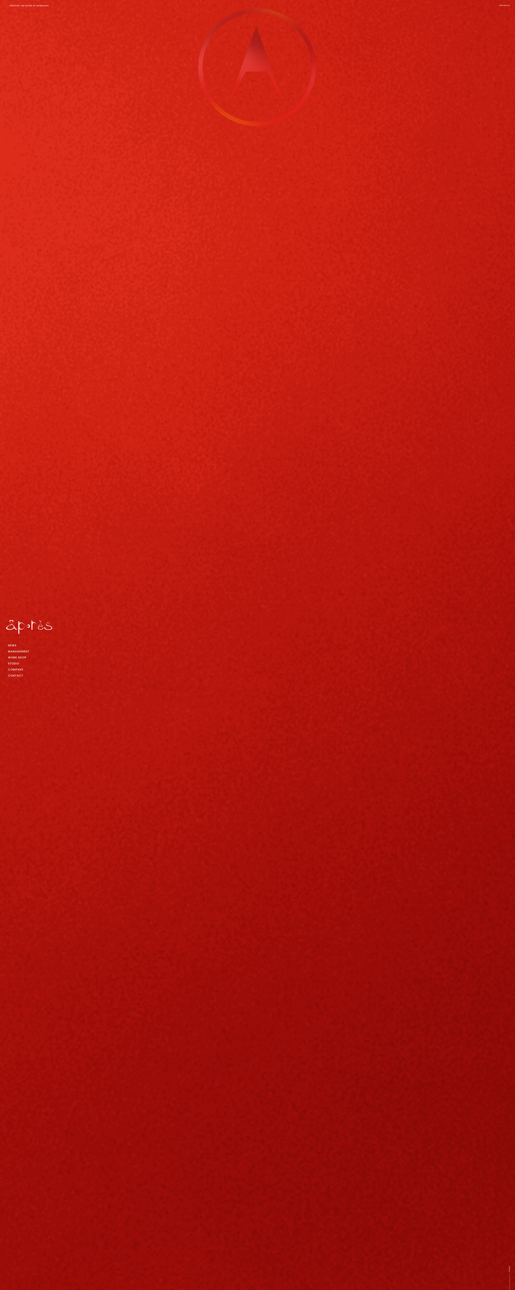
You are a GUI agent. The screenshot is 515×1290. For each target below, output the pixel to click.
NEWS (12, 645)
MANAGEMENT (19, 651)
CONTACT (15, 675)
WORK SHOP (17, 657)
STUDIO (13, 663)
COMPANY (16, 669)
